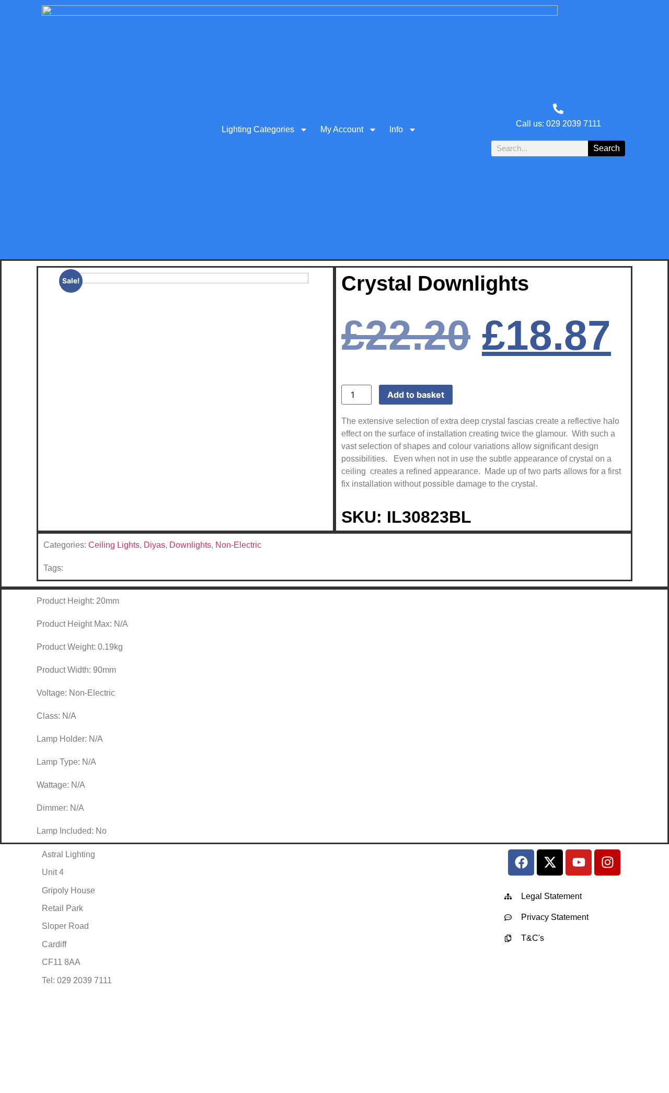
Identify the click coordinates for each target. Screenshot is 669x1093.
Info (396, 129)
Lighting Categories (258, 129)
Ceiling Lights (114, 544)
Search (606, 148)
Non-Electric (238, 544)
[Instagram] (607, 862)
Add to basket (415, 394)
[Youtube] (579, 862)
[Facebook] (521, 862)
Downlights (190, 544)
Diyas (154, 544)
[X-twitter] (550, 862)
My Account (341, 129)
